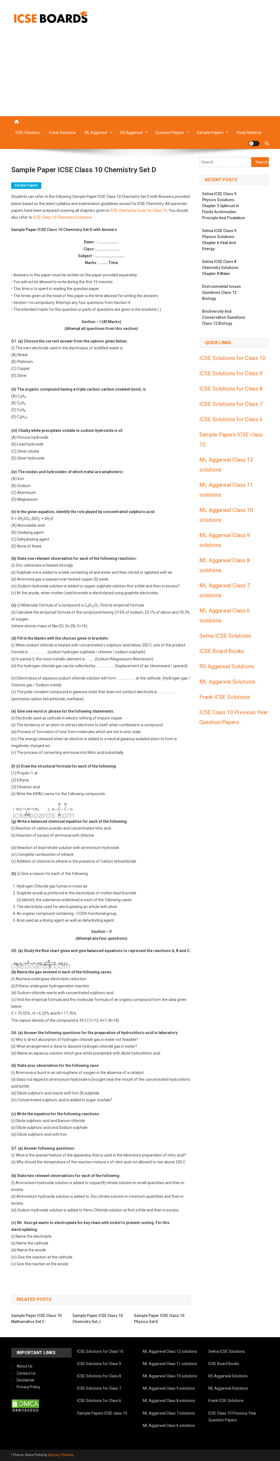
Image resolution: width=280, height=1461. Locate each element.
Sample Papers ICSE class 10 (102, 1413)
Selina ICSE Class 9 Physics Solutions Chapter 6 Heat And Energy (219, 240)
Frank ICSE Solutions (224, 697)
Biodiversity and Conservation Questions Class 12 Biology (223, 317)
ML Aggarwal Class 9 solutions (169, 1388)
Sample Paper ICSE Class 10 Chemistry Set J (97, 1318)
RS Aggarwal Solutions (226, 666)
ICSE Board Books (221, 651)
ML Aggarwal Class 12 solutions (170, 1351)
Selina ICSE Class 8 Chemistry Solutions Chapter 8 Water (220, 267)
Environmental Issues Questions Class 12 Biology (221, 292)
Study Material (248, 132)
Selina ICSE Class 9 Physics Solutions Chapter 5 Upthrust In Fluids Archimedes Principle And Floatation (223, 206)
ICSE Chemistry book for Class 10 (138, 210)
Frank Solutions (62, 132)
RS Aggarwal (131, 132)
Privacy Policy (28, 1387)
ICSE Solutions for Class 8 (230, 388)
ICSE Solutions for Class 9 (230, 373)
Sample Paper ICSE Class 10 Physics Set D (159, 1318)
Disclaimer (26, 1380)
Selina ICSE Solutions (225, 636)
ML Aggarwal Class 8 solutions (169, 1400)
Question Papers (169, 132)
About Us (25, 1366)
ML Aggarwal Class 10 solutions (170, 1376)
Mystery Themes (61, 1455)
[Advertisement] (140, 75)
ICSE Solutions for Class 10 (232, 358)
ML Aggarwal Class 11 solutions (170, 1364)
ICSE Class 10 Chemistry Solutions (62, 217)
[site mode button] (254, 143)
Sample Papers (210, 132)
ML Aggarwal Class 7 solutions (169, 1413)
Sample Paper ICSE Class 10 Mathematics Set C (36, 1318)
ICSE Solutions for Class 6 (230, 419)
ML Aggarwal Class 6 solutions (169, 1425)
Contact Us (26, 1373)
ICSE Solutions (28, 132)
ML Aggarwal (95, 132)
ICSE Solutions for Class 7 (230, 404)
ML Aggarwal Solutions (227, 681)
